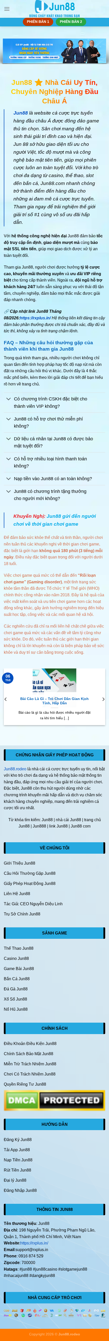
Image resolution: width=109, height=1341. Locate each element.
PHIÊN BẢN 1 (38, 22)
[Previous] (5, 699)
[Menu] (7, 9)
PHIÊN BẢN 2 (71, 22)
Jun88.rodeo (15, 769)
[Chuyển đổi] (9, 399)
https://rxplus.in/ (35, 318)
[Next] (103, 699)
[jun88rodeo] (54, 9)
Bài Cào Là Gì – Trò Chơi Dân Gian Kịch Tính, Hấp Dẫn (54, 701)
